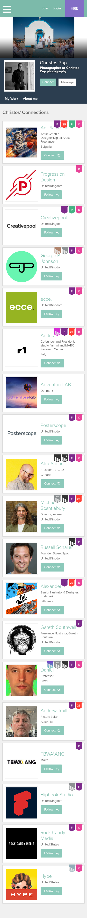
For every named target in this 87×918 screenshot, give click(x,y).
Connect (48, 82)
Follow (48, 195)
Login (57, 8)
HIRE (74, 9)
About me (30, 99)
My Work (11, 99)
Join (45, 8)
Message (67, 82)
